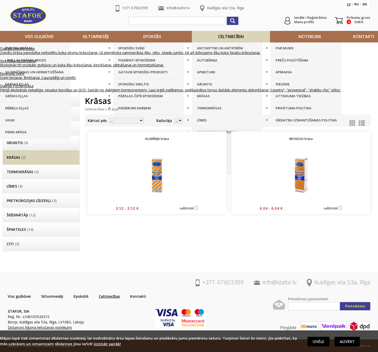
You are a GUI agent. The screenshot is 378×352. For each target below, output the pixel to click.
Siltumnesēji (96, 36)
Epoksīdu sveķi (131, 48)
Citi (200, 168)
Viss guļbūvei (39, 36)
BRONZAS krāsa (301, 139)
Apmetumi (206, 72)
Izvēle (318, 341)
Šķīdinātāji (207, 144)
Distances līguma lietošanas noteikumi (40, 327)
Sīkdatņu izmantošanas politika (306, 120)
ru (356, 4)
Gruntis (204, 84)
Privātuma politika (293, 108)
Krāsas (203, 96)
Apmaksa (284, 72)
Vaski (10, 120)
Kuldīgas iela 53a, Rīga (225, 7)
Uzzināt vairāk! (107, 343)
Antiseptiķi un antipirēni (220, 48)
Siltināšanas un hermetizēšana (34, 72)
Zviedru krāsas (19, 48)
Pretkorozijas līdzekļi (217, 132)
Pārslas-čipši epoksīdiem (140, 96)
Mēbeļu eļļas (17, 108)
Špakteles (206, 156)
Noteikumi (310, 36)
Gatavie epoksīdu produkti (143, 72)
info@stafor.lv (178, 7)
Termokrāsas (209, 108)
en (365, 4)
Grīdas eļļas (16, 96)
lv (349, 4)
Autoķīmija (207, 60)
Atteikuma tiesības (293, 96)
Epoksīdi (152, 36)
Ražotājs (164, 120)
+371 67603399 (135, 7)
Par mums (285, 48)
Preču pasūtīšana (292, 60)
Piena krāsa (15, 132)
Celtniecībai (231, 36)
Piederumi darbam (134, 108)
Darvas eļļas (17, 84)
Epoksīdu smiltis (133, 84)
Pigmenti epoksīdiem (136, 60)
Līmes (202, 120)
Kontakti (363, 36)
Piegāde (283, 84)
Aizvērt (347, 341)
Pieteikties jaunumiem (308, 298)
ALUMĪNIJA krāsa (157, 139)
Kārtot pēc (97, 120)
